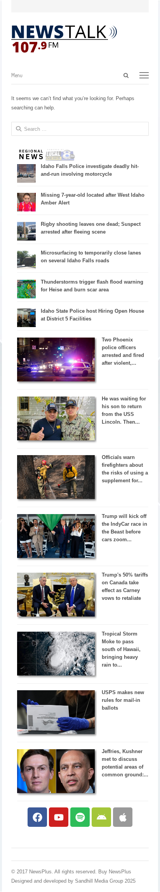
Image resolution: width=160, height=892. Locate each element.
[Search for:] (91, 75)
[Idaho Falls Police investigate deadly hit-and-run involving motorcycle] (26, 181)
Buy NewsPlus (114, 872)
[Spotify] (80, 817)
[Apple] (122, 817)
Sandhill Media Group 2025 (105, 881)
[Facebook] (37, 817)
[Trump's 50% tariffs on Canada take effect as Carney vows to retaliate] (56, 615)
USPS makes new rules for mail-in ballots (123, 700)
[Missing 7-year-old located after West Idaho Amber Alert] (26, 210)
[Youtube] (58, 817)
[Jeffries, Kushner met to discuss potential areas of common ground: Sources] (56, 791)
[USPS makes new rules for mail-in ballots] (56, 732)
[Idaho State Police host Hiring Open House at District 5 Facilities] (26, 325)
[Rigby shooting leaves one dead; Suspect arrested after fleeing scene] (26, 239)
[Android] (101, 817)
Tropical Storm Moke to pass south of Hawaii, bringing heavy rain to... (121, 649)
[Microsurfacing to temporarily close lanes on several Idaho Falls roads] (26, 267)
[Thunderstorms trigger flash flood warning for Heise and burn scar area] (26, 297)
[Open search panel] (126, 75)
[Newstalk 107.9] (64, 39)
